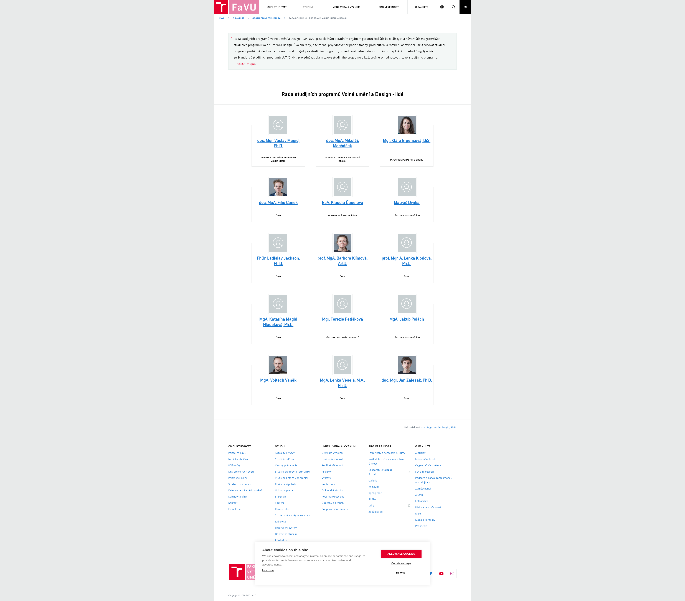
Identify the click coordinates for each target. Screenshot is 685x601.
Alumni (419, 494)
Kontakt (232, 502)
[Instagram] (452, 573)
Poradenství (282, 509)
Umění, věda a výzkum (345, 7)
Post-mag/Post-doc (333, 496)
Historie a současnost (428, 507)
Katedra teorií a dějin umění (245, 490)
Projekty (326, 471)
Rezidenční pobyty (285, 484)
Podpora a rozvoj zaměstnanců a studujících (433, 480)
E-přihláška (234, 509)
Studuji (308, 7)
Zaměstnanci (423, 488)
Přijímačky (234, 465)
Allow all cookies (401, 553)
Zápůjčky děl (376, 511)
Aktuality (420, 453)
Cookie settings (401, 563)
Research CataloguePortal (380, 472)
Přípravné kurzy (237, 478)
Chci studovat (277, 7)
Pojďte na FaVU (237, 453)
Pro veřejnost (389, 7)
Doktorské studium (286, 534)
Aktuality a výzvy (285, 453)
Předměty (281, 540)
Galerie (373, 480)
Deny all (401, 572)
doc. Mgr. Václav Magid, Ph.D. (439, 427)
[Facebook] (430, 573)
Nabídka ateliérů (238, 459)
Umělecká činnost (332, 459)
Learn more (268, 570)
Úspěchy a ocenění (333, 502)
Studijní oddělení (285, 459)
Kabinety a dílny (237, 496)
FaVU (222, 18)
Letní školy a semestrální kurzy (387, 453)
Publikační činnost (332, 465)
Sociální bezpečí (424, 471)
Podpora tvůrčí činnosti (335, 509)
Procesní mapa (245, 64)
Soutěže (280, 502)
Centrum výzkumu (332, 453)
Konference (329, 484)
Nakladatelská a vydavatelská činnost (386, 461)
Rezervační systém (286, 527)
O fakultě (421, 7)
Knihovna (280, 521)
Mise (418, 513)
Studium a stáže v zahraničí (291, 478)
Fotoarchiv (421, 501)
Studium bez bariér (239, 484)
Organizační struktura (266, 18)
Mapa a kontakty (425, 519)
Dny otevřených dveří (241, 471)
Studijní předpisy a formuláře (292, 471)
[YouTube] (441, 573)
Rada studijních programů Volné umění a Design (318, 18)
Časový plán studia (286, 465)
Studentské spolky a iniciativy (292, 515)
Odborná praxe (284, 490)
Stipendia (280, 496)
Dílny (371, 505)
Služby (372, 499)
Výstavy (326, 478)
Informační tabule (426, 459)
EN (465, 7)
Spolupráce (375, 493)
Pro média (421, 526)
